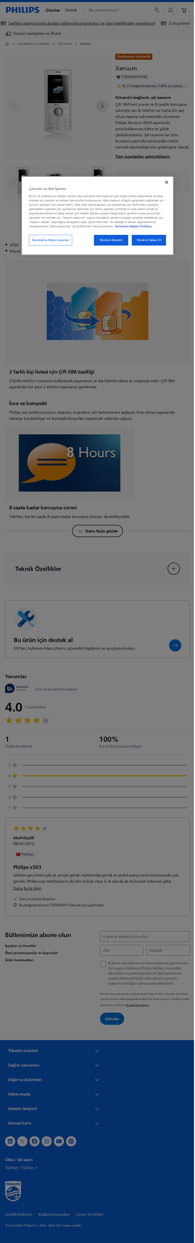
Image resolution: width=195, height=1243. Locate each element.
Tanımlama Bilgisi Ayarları (49, 240)
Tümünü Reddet (109, 240)
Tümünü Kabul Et (147, 240)
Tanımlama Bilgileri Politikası (131, 226)
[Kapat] (164, 182)
